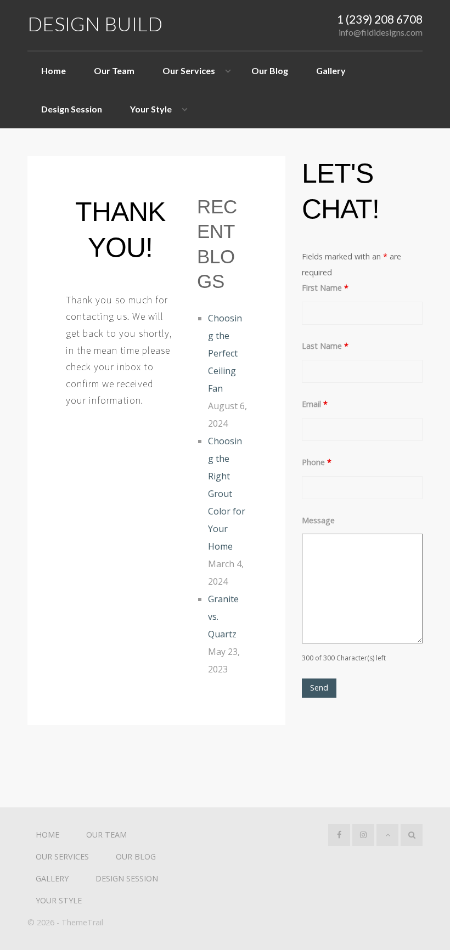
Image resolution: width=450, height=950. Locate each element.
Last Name (325, 346)
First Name (325, 287)
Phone (316, 462)
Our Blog (269, 70)
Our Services (188, 70)
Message (318, 520)
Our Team (114, 70)
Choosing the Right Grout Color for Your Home (226, 493)
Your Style (151, 109)
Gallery (331, 70)
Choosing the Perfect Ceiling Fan (225, 353)
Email (315, 404)
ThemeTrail (82, 922)
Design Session (71, 109)
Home (53, 70)
